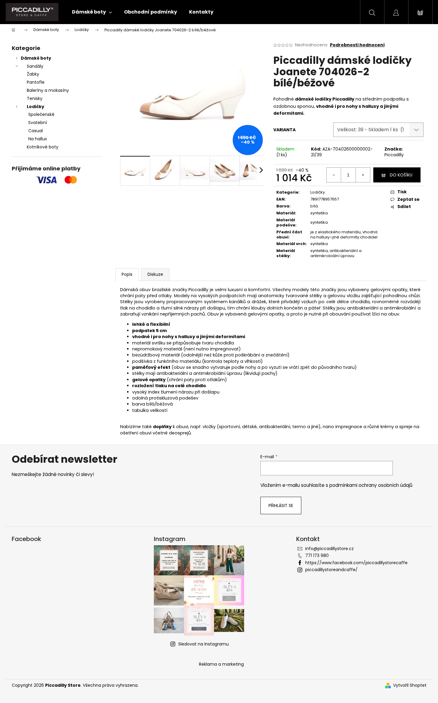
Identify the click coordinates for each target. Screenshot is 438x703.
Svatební (37, 123)
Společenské (41, 114)
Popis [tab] (127, 274)
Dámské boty (36, 58)
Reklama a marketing (221, 664)
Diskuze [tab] (155, 274)
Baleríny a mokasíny (48, 90)
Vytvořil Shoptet (410, 685)
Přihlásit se (281, 505)
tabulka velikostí (149, 410)
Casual (35, 131)
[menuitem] (92, 12)
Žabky (33, 74)
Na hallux (37, 139)
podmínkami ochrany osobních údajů (370, 485)
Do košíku (401, 175)
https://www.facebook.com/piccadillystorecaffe (356, 563)
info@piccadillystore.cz (329, 549)
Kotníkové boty (42, 147)
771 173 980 (317, 555)
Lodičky (35, 107)
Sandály (35, 66)
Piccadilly (394, 155)
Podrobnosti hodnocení (357, 45)
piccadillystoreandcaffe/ (331, 570)
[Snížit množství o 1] (334, 175)
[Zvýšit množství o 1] (363, 175)
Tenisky (34, 98)
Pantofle (36, 82)
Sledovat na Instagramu (203, 644)
